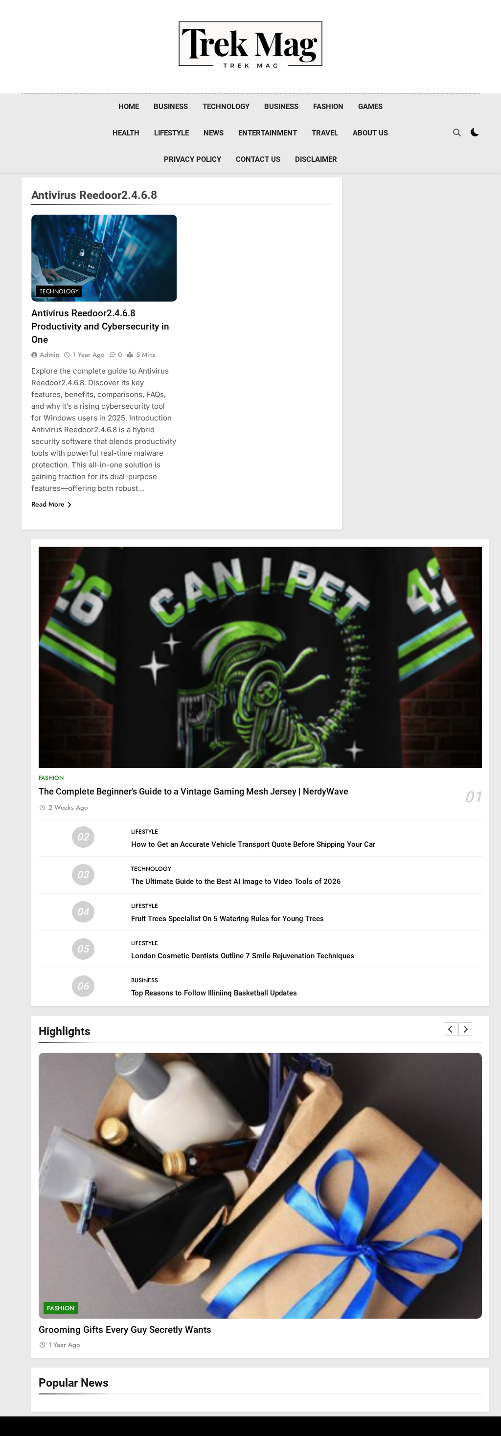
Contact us (258, 159)
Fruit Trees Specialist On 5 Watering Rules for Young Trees (227, 918)
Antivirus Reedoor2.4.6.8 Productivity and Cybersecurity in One (100, 326)
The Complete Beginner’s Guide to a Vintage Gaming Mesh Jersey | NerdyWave (193, 791)
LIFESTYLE (171, 133)
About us (370, 133)
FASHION (328, 106)
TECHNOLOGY (226, 106)
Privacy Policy (192, 159)
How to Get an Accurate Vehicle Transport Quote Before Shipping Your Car (253, 844)
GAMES (370, 106)
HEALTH (126, 133)
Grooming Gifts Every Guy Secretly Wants (125, 1330)
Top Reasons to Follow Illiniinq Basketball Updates (214, 993)
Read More (48, 504)
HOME (128, 106)
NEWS (214, 133)
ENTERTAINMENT (267, 133)
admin (50, 354)
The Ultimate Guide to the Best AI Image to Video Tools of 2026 (236, 881)
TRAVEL (325, 133)
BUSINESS (171, 106)
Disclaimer (316, 159)
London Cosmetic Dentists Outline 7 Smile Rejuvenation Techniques (242, 955)
